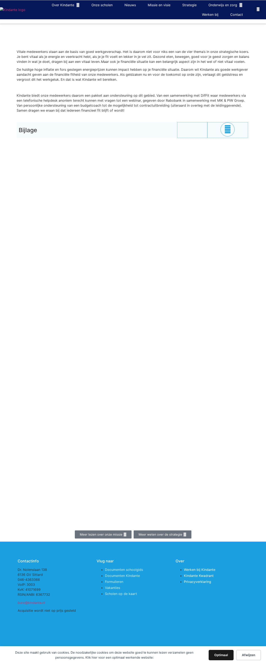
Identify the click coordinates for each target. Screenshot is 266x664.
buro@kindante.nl (31, 603)
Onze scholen (102, 5)
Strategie (189, 5)
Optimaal (221, 655)
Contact (236, 14)
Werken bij (210, 14)
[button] (258, 9)
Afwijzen (248, 655)
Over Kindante (63, 5)
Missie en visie (159, 5)
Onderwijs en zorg (222, 5)
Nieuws (130, 5)
